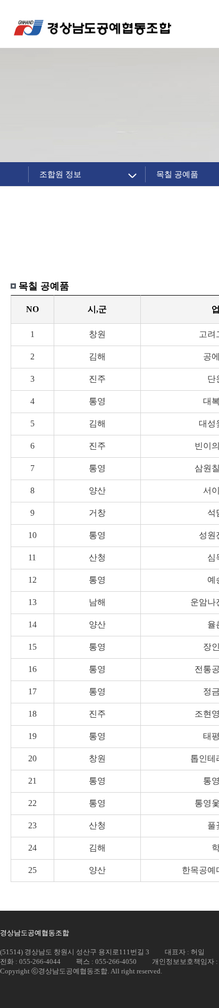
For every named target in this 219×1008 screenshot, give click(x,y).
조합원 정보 (60, 174)
